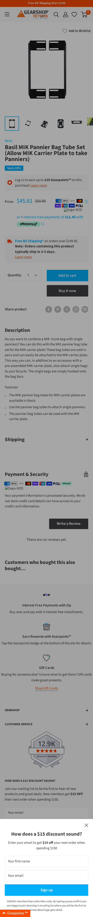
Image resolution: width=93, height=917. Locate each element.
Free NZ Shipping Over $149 (46, 3)
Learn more (38, 185)
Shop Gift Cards (46, 688)
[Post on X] (66, 309)
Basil (9, 141)
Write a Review (69, 523)
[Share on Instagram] (75, 309)
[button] (15, 913)
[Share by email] (85, 309)
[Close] (86, 825)
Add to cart (67, 275)
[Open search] (56, 14)
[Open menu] (7, 14)
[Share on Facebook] (48, 309)
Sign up (47, 890)
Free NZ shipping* (29, 241)
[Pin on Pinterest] (57, 309)
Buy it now (67, 290)
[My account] (65, 14)
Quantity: (15, 275)
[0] (74, 14)
